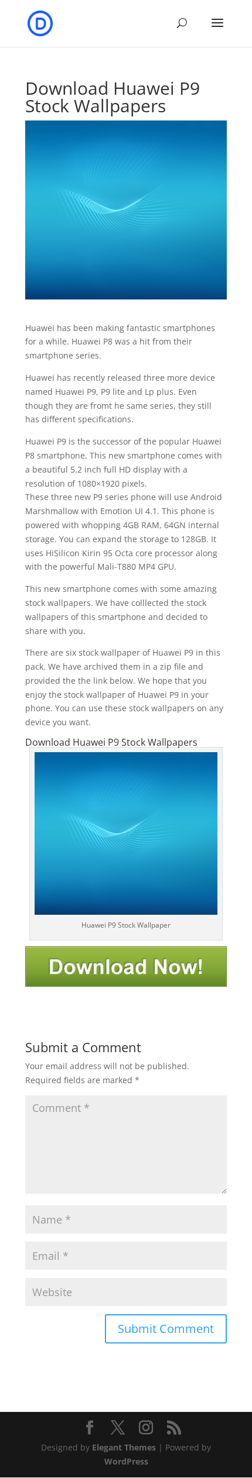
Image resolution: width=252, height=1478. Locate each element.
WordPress (126, 1461)
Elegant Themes (124, 1447)
